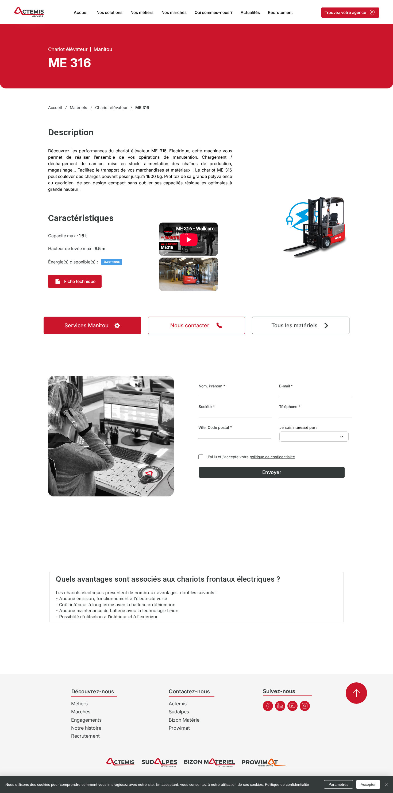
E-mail (284, 386)
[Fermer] (386, 784)
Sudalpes (179, 711)
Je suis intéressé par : (298, 427)
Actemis (178, 703)
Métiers (79, 703)
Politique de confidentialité (287, 784)
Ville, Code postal (213, 427)
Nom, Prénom (210, 386)
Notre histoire (86, 728)
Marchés (80, 711)
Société (205, 407)
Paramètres (338, 784)
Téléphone (288, 407)
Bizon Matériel (185, 720)
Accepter (368, 784)
